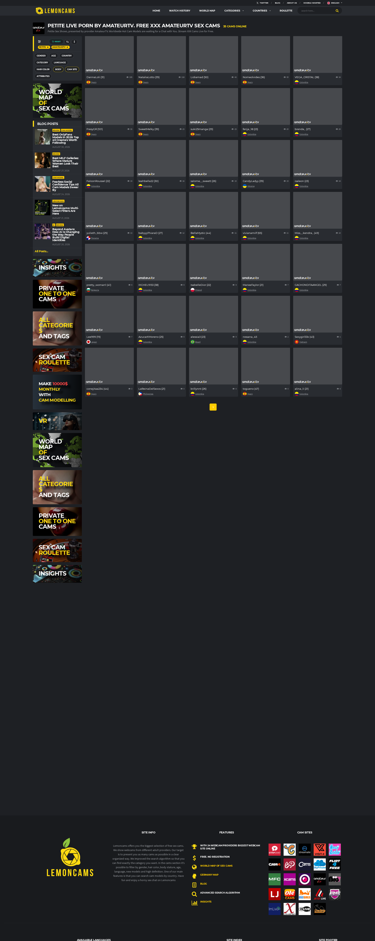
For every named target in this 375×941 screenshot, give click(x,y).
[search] (337, 10)
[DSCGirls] (305, 894)
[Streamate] (305, 850)
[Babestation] (335, 894)
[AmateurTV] (320, 879)
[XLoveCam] (290, 909)
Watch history (179, 10)
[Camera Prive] (305, 879)
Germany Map (209, 874)
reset (57, 41)
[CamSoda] (335, 850)
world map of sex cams (216, 865)
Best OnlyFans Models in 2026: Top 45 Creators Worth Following (65, 138)
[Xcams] (290, 879)
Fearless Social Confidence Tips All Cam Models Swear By (65, 186)
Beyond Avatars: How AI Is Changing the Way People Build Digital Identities (65, 234)
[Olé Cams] (290, 894)
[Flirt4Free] (335, 864)
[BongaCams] (290, 864)
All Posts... (41, 251)
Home (156, 10)
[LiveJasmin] (275, 894)
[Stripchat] (275, 850)
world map (207, 10)
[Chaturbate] (290, 850)
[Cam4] (275, 864)
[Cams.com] (305, 864)
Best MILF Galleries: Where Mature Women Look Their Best (65, 162)
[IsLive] (305, 909)
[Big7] (335, 879)
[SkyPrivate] (320, 864)
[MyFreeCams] (275, 879)
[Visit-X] (320, 850)
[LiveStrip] (320, 909)
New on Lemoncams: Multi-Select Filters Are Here (65, 209)
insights (206, 901)
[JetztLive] (320, 894)
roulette (286, 10)
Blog (203, 883)
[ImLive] (275, 909)
